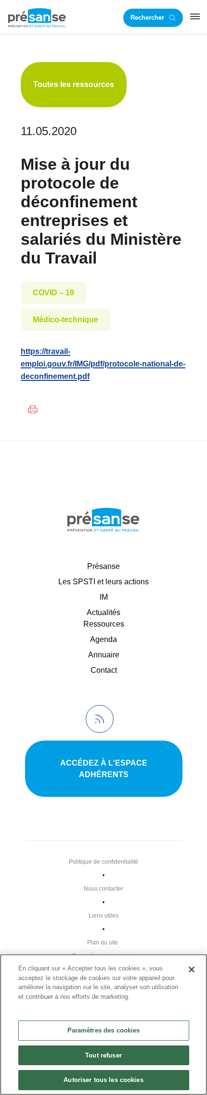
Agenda (103, 639)
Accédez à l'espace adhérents (103, 769)
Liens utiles (103, 915)
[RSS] (100, 719)
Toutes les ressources (73, 84)
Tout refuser (103, 1055)
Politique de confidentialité (103, 861)
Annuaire (103, 655)
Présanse (103, 566)
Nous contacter (103, 888)
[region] (103, 1024)
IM (104, 597)
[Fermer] (191, 969)
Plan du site (102, 942)
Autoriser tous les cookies (103, 1079)
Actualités (103, 612)
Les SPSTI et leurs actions (103, 582)
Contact (104, 670)
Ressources (103, 624)
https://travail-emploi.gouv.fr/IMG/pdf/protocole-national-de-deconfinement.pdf (103, 363)
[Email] (59, 409)
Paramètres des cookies (103, 1030)
